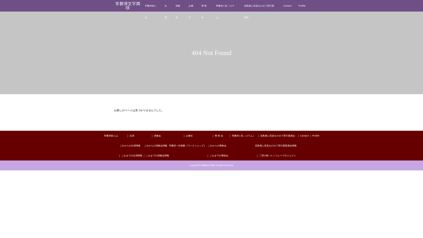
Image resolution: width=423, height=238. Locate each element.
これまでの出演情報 (131, 155)
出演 (166, 8)
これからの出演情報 (130, 145)
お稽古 (191, 8)
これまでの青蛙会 (219, 155)
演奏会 (177, 8)
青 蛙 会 (204, 8)
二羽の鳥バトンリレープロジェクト (277, 155)
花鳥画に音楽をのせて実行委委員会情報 (276, 145)
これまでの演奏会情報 (157, 155)
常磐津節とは (150, 8)
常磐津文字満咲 (127, 6)
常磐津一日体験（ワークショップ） (187, 145)
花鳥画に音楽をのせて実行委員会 (259, 8)
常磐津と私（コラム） (225, 8)
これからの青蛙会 (217, 145)
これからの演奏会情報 (155, 145)
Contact (287, 5)
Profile (302, 5)
